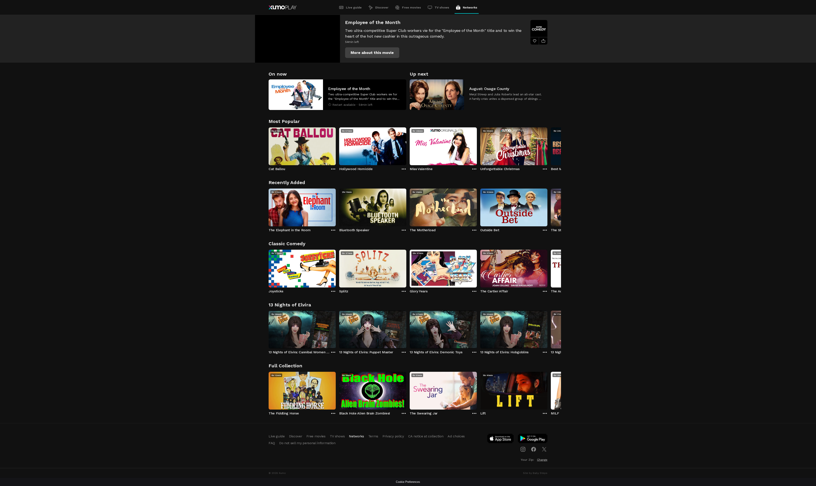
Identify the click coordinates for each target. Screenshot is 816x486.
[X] (544, 449)
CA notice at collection (425, 436)
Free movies (411, 7)
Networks (470, 7)
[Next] (547, 145)
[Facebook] (533, 449)
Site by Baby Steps (535, 473)
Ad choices (456, 436)
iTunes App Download (501, 439)
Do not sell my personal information (307, 443)
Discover (381, 7)
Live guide (354, 7)
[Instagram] (523, 449)
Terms (373, 436)
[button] (372, 52)
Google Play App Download (532, 439)
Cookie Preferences (408, 481)
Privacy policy (393, 436)
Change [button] (542, 459)
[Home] (282, 7)
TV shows (442, 7)
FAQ (272, 443)
